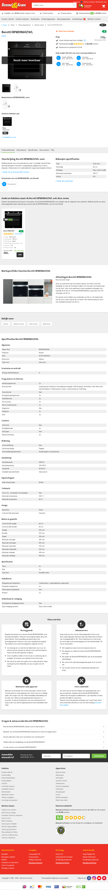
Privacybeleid (46, 878)
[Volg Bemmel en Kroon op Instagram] (94, 878)
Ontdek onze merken (9, 810)
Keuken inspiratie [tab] (22, 19)
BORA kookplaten (62, 797)
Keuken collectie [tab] (8, 19)
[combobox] (54, 5)
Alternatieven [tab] (21, 150)
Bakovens (46, 324)
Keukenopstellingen (8, 778)
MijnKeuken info (101, 2)
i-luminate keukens (8, 786)
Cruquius (32, 850)
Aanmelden (99, 756)
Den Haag (60, 850)
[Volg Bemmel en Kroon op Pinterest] (104, 878)
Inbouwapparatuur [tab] (64, 19)
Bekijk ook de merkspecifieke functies (16, 172)
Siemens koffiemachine (10, 835)
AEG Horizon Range (9, 813)
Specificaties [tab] (33, 150)
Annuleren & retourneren (10, 862)
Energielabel (12, 184)
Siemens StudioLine (8, 838)
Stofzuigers (59, 778)
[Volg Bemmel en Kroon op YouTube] (99, 878)
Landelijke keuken (8, 789)
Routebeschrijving (35, 863)
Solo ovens (33, 324)
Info (20, 255)
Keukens (5, 768)
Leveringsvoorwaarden (9, 800)
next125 (4, 783)
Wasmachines (60, 772)
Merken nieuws (8, 806)
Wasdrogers (60, 775)
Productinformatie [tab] (8, 150)
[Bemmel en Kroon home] (14, 5)
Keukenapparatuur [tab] (48, 19)
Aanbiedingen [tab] (77, 19)
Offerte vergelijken (8, 797)
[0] (103, 6)
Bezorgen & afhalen (8, 857)
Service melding (89, 2)
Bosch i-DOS (6, 818)
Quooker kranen (61, 781)
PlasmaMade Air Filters (10, 832)
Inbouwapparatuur (24, 25)
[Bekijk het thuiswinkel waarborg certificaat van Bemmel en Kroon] (85, 6)
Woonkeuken (6, 792)
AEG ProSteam (7, 821)
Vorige (5, 25)
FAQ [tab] (52, 150)
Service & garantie (8, 865)
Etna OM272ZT (8, 231)
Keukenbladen (6, 781)
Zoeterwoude (88, 850)
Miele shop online (62, 800)
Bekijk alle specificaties (65, 181)
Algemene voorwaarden (60, 878)
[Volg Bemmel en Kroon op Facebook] (89, 878)
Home (13, 25)
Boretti (4, 36)
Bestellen (5, 854)
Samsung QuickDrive (9, 829)
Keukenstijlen (6, 775)
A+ (21, 231)
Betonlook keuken (8, 794)
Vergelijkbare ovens (9, 137)
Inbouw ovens (39, 25)
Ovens (5, 324)
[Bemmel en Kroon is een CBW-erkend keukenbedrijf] (80, 886)
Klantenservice (8, 850)
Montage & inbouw (8, 868)
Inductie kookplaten (62, 786)
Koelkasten (59, 789)
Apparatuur (61, 768)
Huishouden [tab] (35, 19)
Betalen (4, 860)
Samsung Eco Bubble (9, 824)
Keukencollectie (7, 772)
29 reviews (18, 234)
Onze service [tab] (44, 150)
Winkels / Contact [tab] (94, 19)
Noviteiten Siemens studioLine (12, 815)
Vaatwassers (60, 783)
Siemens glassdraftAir (9, 826)
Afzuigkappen (60, 792)
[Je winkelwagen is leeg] (103, 6)
